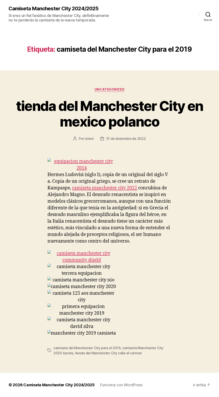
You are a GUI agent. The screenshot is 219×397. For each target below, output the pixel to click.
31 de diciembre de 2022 (126, 138)
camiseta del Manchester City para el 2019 (87, 348)
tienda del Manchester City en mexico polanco (109, 114)
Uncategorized (109, 89)
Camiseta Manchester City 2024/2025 (53, 8)
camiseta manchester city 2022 (104, 188)
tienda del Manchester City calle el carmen (108, 353)
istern (89, 138)
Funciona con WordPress (121, 385)
